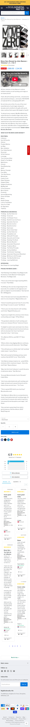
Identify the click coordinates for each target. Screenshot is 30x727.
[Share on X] (5, 439)
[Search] (27, 13)
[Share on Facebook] (2, 439)
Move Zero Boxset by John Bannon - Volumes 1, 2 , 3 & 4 (8, 524)
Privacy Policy (22, 719)
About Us (18, 717)
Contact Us (11, 717)
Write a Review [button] (16, 473)
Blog (24, 717)
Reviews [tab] (5, 481)
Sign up (24, 684)
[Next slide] (28, 55)
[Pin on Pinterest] (11, 439)
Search (5, 717)
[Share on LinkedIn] (8, 439)
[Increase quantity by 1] (15, 427)
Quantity (3, 423)
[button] (4, 55)
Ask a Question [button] (16, 477)
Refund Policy (9, 720)
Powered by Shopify (15, 724)
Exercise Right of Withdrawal (9, 719)
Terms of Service (19, 720)
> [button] (20, 646)
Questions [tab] (16, 481)
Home (2, 18)
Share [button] (7, 535)
